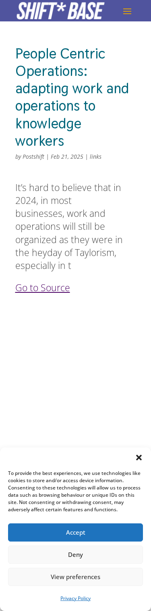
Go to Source (42, 287)
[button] (139, 458)
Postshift (33, 156)
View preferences (75, 577)
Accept (75, 532)
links (95, 156)
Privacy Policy (75, 598)
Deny (75, 554)
